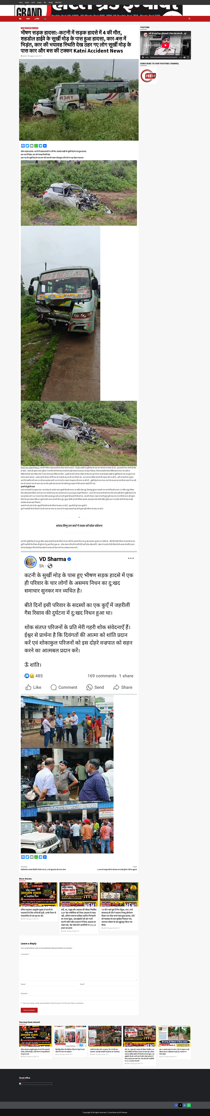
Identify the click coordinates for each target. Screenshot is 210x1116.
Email (82, 984)
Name (23, 984)
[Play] (143, 57)
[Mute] (184, 57)
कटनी (33, 2)
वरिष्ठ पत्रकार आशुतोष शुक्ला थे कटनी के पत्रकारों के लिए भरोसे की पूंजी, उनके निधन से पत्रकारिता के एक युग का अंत (38, 912)
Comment (25, 954)
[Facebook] (176, 1105)
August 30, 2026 (65, 1054)
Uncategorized (60, 1044)
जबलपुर (50, 2)
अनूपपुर (39, 2)
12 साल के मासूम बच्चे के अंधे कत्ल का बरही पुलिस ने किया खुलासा (117, 868)
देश (20, 19)
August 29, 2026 (72, 931)
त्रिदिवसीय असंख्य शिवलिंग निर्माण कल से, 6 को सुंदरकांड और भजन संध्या (43, 868)
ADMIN (25, 56)
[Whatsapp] (189, 1105)
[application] (165, 45)
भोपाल (20, 2)
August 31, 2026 (32, 919)
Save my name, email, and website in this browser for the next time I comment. (53, 1003)
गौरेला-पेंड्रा (58, 2)
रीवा (45, 2)
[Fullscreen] (188, 57)
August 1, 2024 (34, 56)
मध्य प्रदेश (28, 28)
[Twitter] (180, 1105)
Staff (58, 1054)
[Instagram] (184, 1105)
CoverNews (112, 1112)
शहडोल (27, 2)
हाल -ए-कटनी (35, 28)
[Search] (189, 19)
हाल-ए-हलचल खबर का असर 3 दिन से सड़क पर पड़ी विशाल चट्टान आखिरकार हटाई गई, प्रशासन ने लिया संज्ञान (174, 1051)
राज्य (28, 19)
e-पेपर (37, 19)
